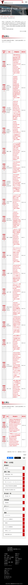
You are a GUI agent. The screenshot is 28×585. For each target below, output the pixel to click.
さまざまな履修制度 (14, 527)
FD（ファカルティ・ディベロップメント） (14, 482)
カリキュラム (14, 515)
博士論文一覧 (12, 16)
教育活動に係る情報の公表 (14, 489)
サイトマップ (6, 575)
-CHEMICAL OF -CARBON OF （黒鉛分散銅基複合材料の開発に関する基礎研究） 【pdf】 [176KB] (16, 87)
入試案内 (6, 560)
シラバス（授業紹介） (14, 519)
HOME (2, 16)
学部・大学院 (6, 16)
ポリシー (6, 506)
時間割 (14, 523)
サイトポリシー (7, 578)
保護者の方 (17, 562)
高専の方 (17, 555)
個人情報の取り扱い (8, 576)
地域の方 (17, 563)
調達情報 (6, 563)
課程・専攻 (7, 471)
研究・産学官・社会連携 (9, 557)
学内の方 (17, 557)
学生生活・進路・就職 (8, 562)
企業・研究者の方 (18, 558)
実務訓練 (6, 500)
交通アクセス (6, 570)
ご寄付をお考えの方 (8, 568)
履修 (5, 512)
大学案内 (6, 553)
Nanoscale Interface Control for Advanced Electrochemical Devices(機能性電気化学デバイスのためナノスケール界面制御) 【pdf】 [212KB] (16, 308)
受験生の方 (17, 553)
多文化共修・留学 (7, 558)
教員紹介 (6, 465)
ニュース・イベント (8, 565)
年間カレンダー (14, 530)
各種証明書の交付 (14, 534)
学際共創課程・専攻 (14, 474)
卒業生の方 (17, 560)
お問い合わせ (10, 550)
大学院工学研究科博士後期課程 (14, 486)
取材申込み (6, 572)
